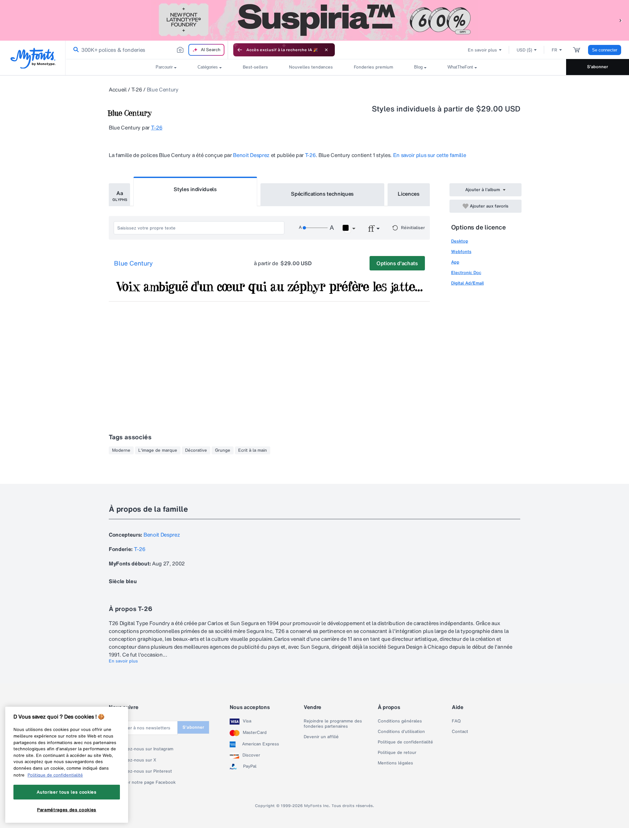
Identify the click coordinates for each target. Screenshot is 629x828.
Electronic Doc (466, 272)
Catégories (208, 67)
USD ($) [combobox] (524, 50)
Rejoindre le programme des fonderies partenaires (333, 724)
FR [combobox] (554, 50)
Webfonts (461, 251)
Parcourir (164, 67)
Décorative (196, 450)
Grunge (222, 450)
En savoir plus (123, 661)
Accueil (118, 89)
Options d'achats (397, 263)
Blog (418, 67)
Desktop (459, 241)
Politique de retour (397, 752)
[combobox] (147, 50)
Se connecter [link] (604, 50)
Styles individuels (195, 189)
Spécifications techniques (322, 194)
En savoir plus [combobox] (482, 50)
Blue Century (133, 263)
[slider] (315, 227)
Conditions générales (400, 721)
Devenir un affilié (321, 736)
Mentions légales (395, 763)
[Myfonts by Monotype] (33, 58)
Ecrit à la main (252, 450)
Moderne (121, 450)
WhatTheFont (460, 67)
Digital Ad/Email (467, 283)
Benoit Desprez (251, 155)
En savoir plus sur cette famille (429, 155)
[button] (621, 20)
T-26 (136, 89)
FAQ (456, 721)
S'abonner (597, 67)
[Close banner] (326, 50)
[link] (74, 49)
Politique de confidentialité (405, 742)
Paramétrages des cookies (66, 809)
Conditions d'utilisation (401, 731)
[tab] (119, 194)
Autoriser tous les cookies (66, 792)
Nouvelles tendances (311, 67)
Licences (408, 194)
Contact (460, 731)
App (455, 262)
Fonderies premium (373, 67)
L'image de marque (157, 450)
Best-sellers (255, 67)
